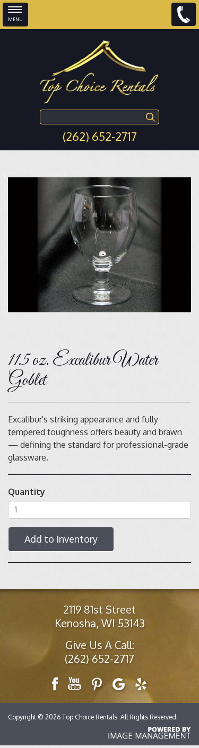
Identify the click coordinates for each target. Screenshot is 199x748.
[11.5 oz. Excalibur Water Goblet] (99, 244)
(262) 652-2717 (100, 136)
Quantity (26, 491)
